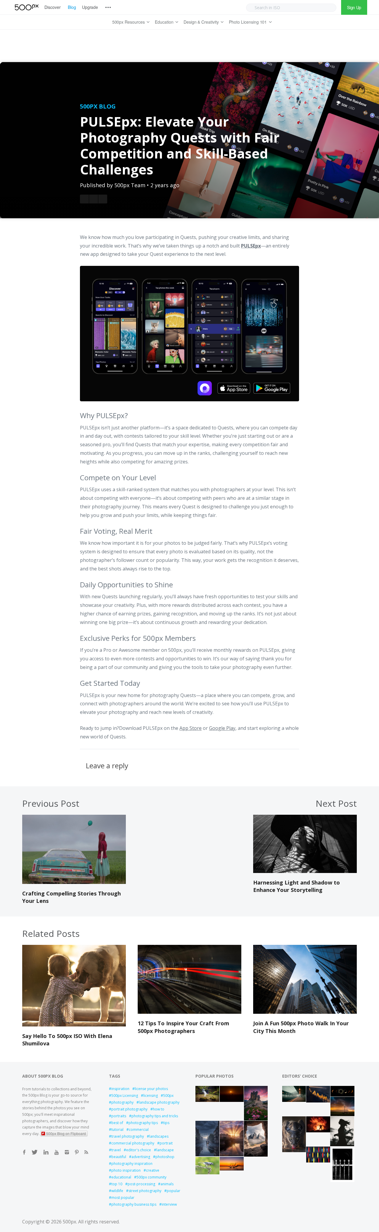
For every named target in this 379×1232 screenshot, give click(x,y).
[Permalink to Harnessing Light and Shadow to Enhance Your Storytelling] (305, 871)
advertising (140, 1156)
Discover (52, 7)
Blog (72, 7)
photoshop (164, 1156)
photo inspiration (126, 1170)
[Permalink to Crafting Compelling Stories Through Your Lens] (74, 882)
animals (167, 1183)
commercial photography (132, 1143)
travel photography (127, 1136)
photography (122, 1102)
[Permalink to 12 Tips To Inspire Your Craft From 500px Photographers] (189, 1012)
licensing (150, 1095)
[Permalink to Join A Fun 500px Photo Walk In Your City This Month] (305, 1012)
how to (158, 1109)
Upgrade (90, 7)
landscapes (158, 1136)
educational (121, 1177)
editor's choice (138, 1149)
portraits (118, 1115)
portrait (166, 1143)
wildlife (117, 1190)
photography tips (143, 1122)
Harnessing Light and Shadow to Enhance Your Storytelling (296, 886)
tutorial (117, 1129)
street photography (145, 1190)
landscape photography (159, 1102)
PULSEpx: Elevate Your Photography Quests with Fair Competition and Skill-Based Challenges (180, 145)
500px (168, 1095)
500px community (151, 1177)
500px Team (129, 185)
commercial (139, 1129)
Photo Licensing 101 (248, 22)
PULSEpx (251, 245)
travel (116, 1149)
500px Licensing (124, 1095)
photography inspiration (131, 1163)
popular (173, 1190)
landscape (165, 1149)
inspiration (120, 1088)
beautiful (118, 1156)
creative (152, 1170)
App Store (190, 728)
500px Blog (98, 106)
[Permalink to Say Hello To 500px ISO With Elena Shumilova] (74, 1024)
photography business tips (133, 1204)
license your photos (151, 1088)
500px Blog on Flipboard (66, 1133)
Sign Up (354, 7)
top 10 (116, 1183)
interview (169, 1204)
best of (117, 1122)
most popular (122, 1197)
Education (164, 22)
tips (166, 1122)
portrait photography (129, 1109)
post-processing (141, 1183)
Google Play (222, 728)
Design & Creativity (201, 22)
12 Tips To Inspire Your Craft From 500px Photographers (183, 1027)
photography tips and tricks (154, 1115)
